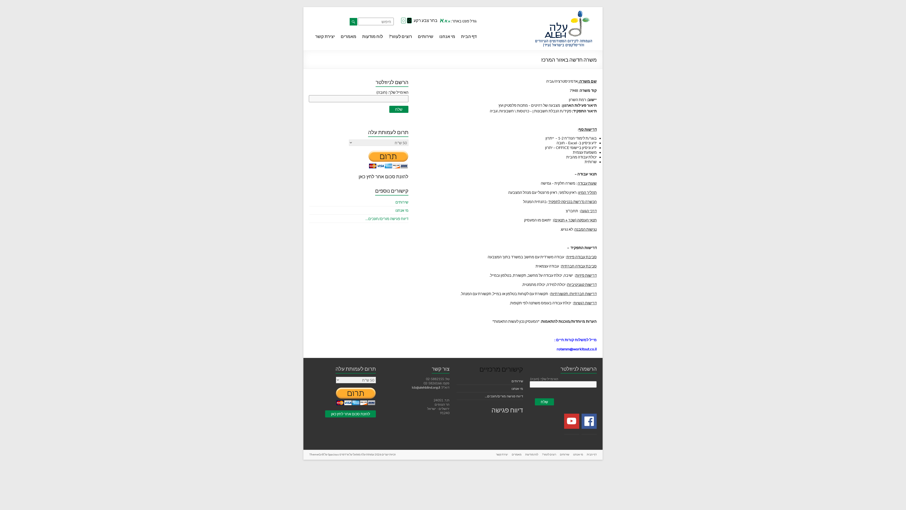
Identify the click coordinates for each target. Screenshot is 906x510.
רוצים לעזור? (400, 36)
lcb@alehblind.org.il (426, 387)
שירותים (425, 36)
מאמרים (348, 36)
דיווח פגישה (507, 410)
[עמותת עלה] (563, 13)
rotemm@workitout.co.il (577, 349)
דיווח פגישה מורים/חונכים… (386, 218)
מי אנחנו (447, 36)
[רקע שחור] (409, 21)
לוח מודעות (372, 36)
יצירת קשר (325, 36)
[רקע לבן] (403, 21)
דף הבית (469, 36)
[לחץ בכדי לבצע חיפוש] (353, 22)
